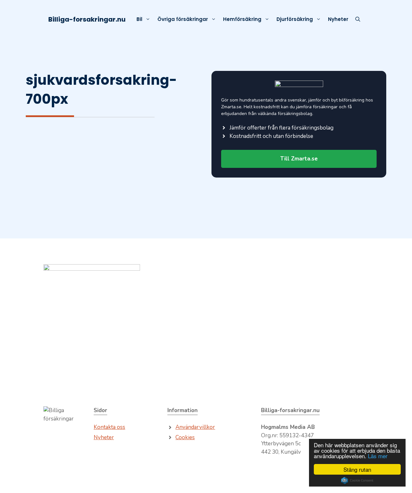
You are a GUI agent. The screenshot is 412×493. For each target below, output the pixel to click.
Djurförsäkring (294, 19)
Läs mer (378, 456)
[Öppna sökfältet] (358, 19)
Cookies (185, 437)
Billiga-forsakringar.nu (87, 19)
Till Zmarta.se (299, 158)
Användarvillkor (195, 427)
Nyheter (338, 19)
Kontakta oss (109, 427)
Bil (139, 19)
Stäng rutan (357, 469)
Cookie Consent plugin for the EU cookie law (357, 480)
